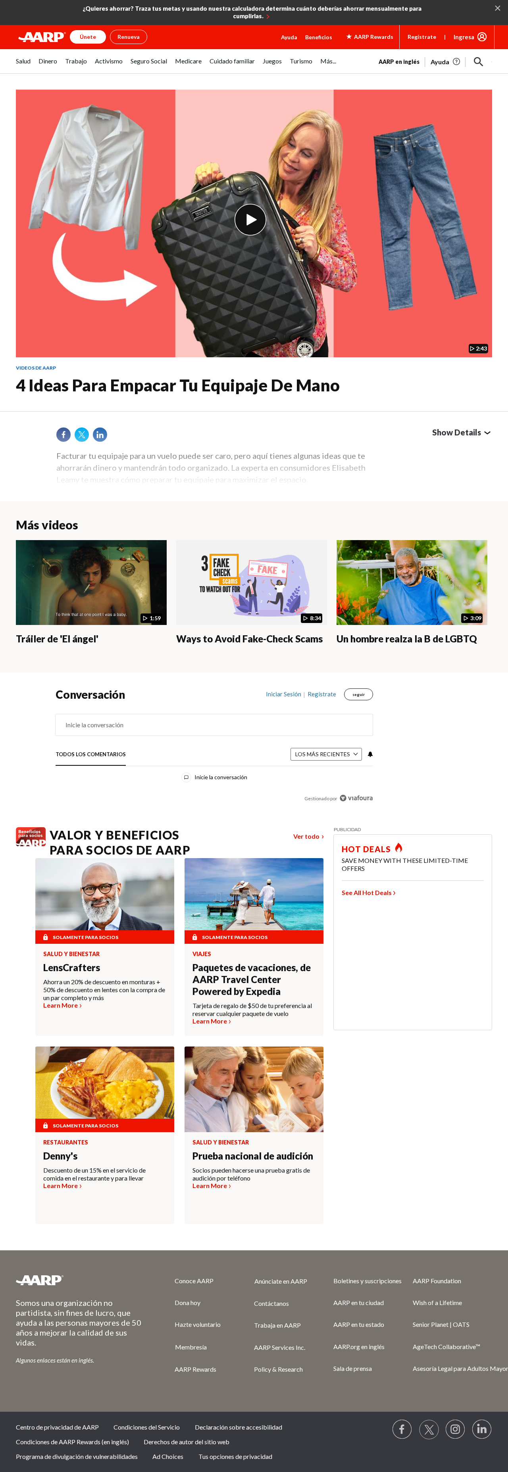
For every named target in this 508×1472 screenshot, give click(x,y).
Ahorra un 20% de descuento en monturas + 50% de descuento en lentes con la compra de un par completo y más (104, 989)
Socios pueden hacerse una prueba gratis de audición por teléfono (251, 1174)
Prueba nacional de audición (252, 1156)
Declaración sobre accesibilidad (238, 1427)
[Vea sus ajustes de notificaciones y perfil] (369, 754)
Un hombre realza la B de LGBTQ (407, 638)
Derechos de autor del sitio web (186, 1441)
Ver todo (306, 836)
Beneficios (318, 37)
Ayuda (289, 37)
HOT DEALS (366, 849)
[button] (478, 62)
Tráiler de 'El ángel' (57, 638)
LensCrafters (71, 967)
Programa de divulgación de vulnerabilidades (77, 1456)
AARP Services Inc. (279, 1347)
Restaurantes (65, 1142)
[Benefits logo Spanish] (31, 844)
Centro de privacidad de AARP (57, 1427)
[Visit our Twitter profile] (429, 1429)
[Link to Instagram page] (456, 1429)
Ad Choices (167, 1456)
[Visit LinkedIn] (482, 1429)
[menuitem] (23, 65)
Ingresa (464, 36)
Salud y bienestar (71, 954)
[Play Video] (250, 220)
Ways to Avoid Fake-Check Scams (249, 638)
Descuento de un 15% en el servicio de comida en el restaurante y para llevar (94, 1174)
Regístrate (422, 36)
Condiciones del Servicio (147, 1427)
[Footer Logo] (79, 1280)
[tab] (91, 754)
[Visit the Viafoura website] (356, 798)
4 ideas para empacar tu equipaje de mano (178, 385)
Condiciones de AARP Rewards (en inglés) (72, 1441)
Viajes (201, 954)
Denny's (60, 1156)
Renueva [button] (128, 36)
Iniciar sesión (283, 694)
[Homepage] (42, 37)
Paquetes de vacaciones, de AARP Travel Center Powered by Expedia (251, 979)
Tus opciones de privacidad (235, 1456)
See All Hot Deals (367, 892)
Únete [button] (88, 36)
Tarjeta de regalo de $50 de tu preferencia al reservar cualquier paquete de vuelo (252, 1009)
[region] (214, 748)
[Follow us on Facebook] (402, 1429)
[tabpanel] (435, 61)
